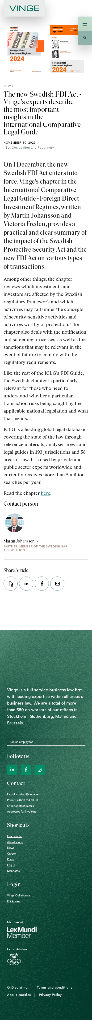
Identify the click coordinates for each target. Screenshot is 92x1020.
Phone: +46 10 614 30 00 (22, 800)
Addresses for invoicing (22, 811)
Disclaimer (20, 987)
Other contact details (20, 806)
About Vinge (15, 842)
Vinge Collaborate (18, 895)
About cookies (19, 995)
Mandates (13, 870)
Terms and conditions (54, 987)
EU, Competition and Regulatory (29, 147)
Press (10, 859)
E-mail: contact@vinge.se (23, 794)
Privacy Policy (50, 995)
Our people (14, 836)
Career (11, 853)
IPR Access (14, 901)
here (45, 493)
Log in (11, 865)
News (10, 847)
